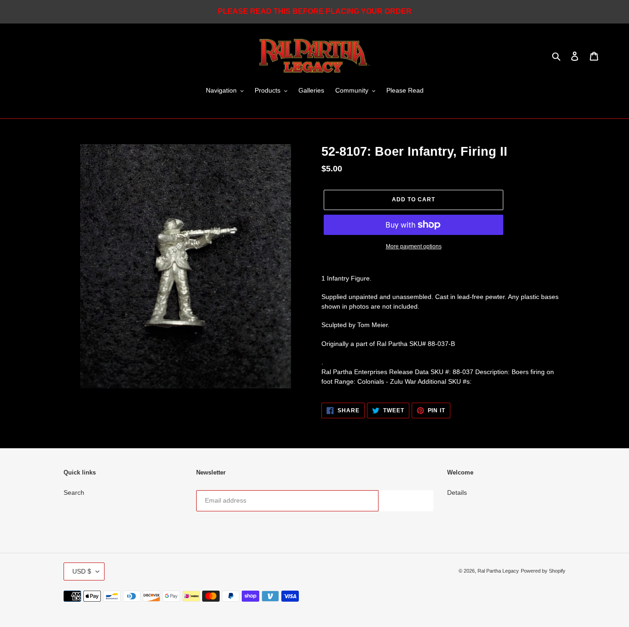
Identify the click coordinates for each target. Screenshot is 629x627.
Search (74, 492)
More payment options (414, 246)
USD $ (81, 571)
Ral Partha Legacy (498, 571)
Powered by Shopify (543, 571)
